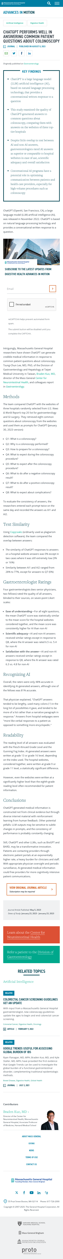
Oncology (37, 1024)
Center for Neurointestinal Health (26, 934)
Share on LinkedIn (29, 53)
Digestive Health (37, 23)
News (31, 1150)
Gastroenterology (31, 63)
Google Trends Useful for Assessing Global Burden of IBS (27, 1050)
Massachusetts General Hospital (13, 3)
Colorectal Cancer (10, 1024)
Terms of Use (32, 1157)
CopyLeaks (16, 532)
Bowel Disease (9, 1080)
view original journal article (28, 889)
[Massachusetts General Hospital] (31, 1180)
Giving (32, 1143)
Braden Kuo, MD (46, 373)
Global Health (36, 1080)
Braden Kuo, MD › (16, 1111)
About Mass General (31, 1136)
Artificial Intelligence (14, 23)
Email (10, 289)
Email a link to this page (6, 53)
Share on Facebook (22, 53)
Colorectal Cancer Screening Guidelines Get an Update (30, 1001)
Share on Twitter (14, 53)
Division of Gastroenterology (30, 954)
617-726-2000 (53, 1201)
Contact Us (31, 1164)
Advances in (19, 12)
